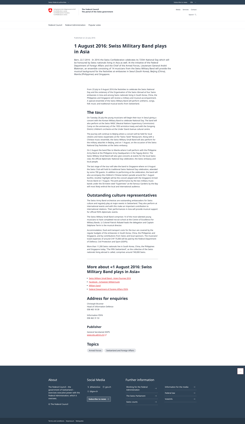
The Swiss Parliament (135, 396)
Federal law (170, 393)
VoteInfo (169, 399)
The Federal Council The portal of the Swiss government (97, 10)
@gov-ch (94, 391)
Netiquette (79, 421)
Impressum (70, 421)
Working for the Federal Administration (137, 388)
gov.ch (108, 387)
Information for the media (176, 387)
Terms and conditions (56, 421)
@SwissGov (95, 387)
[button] (55, 25)
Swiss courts (132, 402)
